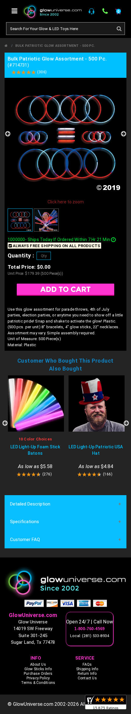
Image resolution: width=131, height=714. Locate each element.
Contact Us (87, 678)
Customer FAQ (25, 539)
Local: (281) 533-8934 (89, 635)
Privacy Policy (38, 678)
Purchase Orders (38, 673)
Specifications (24, 521)
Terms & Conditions (38, 683)
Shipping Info (87, 669)
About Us (38, 664)
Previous (8, 134)
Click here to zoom (66, 201)
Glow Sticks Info (38, 669)
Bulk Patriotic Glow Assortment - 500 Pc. (55, 46)
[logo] (65, 582)
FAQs (87, 664)
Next (123, 134)
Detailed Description (30, 504)
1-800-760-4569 (89, 629)
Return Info (87, 673)
